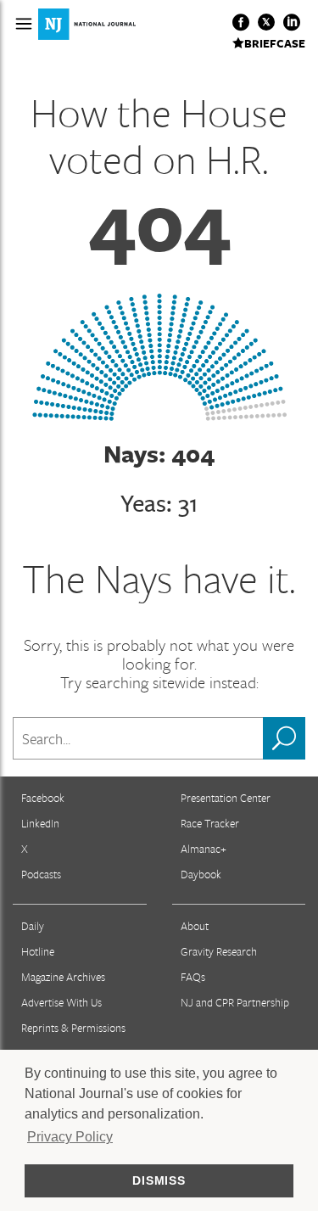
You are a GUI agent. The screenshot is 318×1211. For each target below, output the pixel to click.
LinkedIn (40, 823)
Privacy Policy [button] (70, 1137)
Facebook (42, 797)
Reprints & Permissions (73, 1027)
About (195, 925)
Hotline (37, 951)
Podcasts (41, 874)
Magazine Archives (63, 976)
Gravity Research (219, 951)
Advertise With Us (61, 1002)
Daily (32, 925)
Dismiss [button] (158, 1180)
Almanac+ (203, 848)
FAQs (193, 976)
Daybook (201, 874)
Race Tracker (210, 823)
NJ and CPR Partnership (235, 1002)
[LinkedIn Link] (291, 22)
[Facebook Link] (240, 22)
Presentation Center (226, 797)
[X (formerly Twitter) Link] (266, 22)
